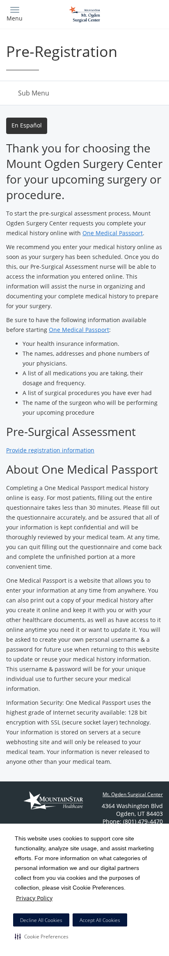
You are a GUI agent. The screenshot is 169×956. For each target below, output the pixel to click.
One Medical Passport (112, 233)
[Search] (143, 13)
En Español (26, 125)
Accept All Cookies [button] (100, 920)
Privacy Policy (34, 898)
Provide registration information (50, 450)
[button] (41, 936)
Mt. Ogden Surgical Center (133, 794)
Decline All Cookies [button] (41, 920)
